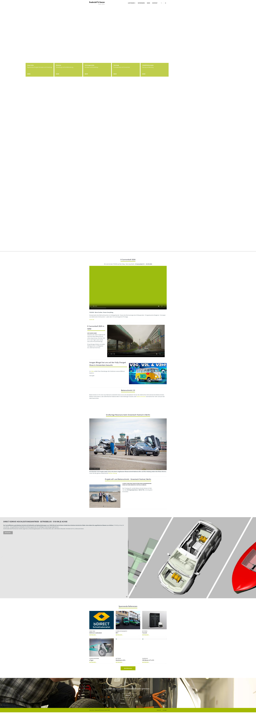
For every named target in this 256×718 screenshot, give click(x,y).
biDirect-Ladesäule (95, 633)
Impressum (159, 710)
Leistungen (165, 710)
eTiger (91, 660)
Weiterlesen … (8, 531)
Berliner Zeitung (112, 473)
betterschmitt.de (141, 396)
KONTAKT (128, 695)
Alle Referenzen (128, 668)
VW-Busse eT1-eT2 (148, 660)
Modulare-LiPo (120, 660)
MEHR (28, 74)
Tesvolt (144, 633)
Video (92, 371)
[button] (103, 506)
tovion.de (91, 319)
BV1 (117, 633)
